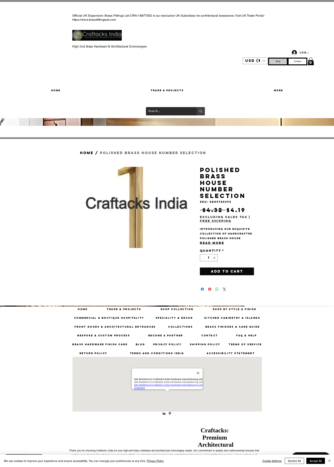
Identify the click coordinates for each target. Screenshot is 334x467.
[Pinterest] (257, 67)
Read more (212, 243)
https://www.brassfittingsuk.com (94, 19)
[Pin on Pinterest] (209, 289)
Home (87, 153)
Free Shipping (215, 221)
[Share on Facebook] (202, 289)
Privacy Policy (155, 461)
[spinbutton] (208, 257)
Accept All (316, 461)
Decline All (294, 461)
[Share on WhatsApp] (217, 289)
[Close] (329, 461)
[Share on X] (224, 289)
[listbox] (255, 61)
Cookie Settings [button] (272, 461)
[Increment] (214, 257)
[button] (255, 61)
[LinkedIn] (164, 413)
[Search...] (201, 111)
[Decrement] (202, 257)
